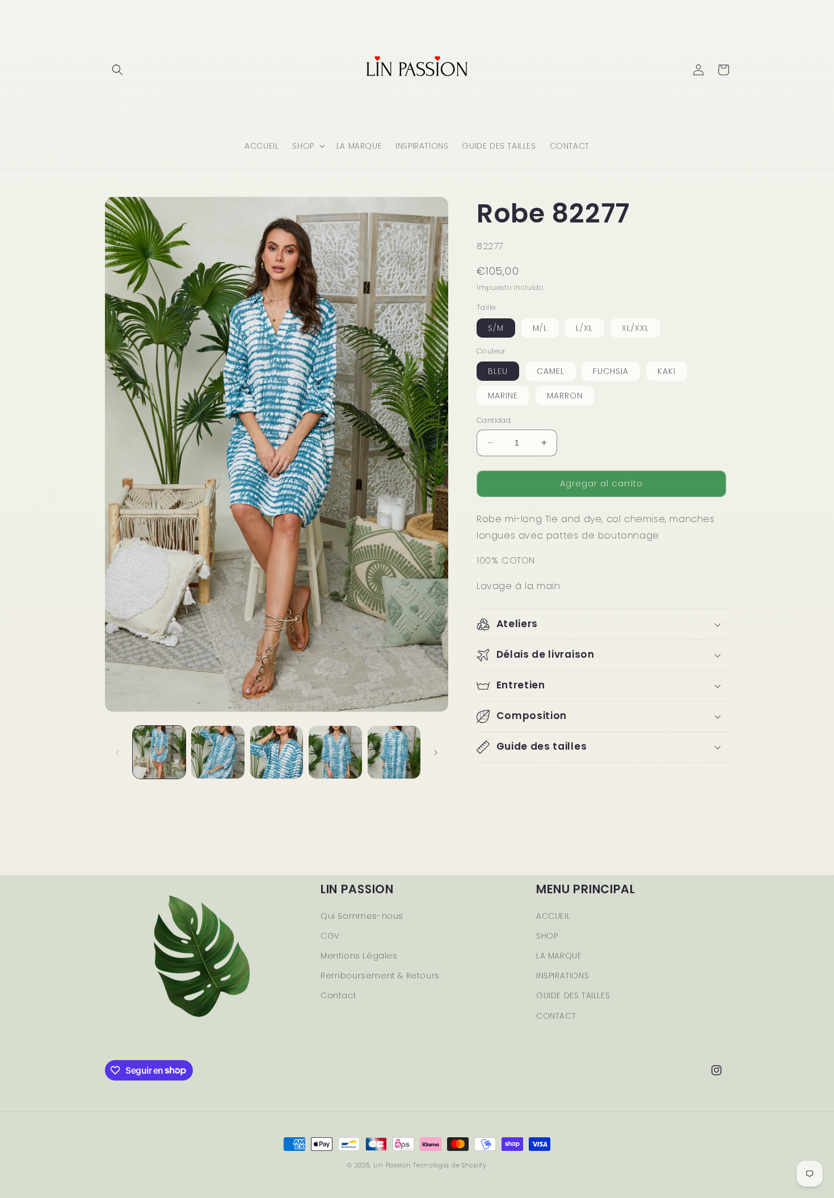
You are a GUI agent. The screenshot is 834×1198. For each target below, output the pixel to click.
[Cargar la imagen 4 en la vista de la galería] (335, 752)
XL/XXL (635, 327)
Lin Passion (392, 1165)
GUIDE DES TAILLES (573, 995)
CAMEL (551, 371)
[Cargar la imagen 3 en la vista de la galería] (276, 752)
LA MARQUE (559, 955)
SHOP (547, 935)
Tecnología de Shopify (450, 1165)
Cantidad (494, 420)
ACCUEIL (553, 916)
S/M (496, 327)
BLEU (498, 371)
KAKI (667, 371)
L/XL (584, 327)
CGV (330, 935)
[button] (117, 69)
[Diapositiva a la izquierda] (117, 752)
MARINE (503, 395)
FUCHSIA (611, 371)
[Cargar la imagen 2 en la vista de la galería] (217, 752)
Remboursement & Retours (380, 975)
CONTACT (556, 1016)
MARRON (565, 395)
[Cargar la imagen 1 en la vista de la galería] (159, 752)
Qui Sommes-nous (362, 916)
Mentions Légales (359, 955)
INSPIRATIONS (562, 975)
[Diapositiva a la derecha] (435, 752)
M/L (540, 327)
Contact (338, 995)
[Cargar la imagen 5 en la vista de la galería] (394, 752)
